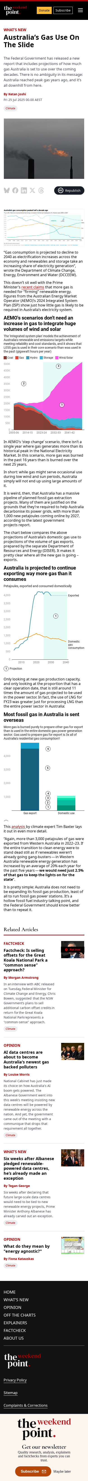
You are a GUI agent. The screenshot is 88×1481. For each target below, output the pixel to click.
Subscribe (63, 10)
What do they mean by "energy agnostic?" (27, 1248)
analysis (19, 826)
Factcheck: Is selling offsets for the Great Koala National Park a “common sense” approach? (26, 960)
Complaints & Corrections (26, 1405)
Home (10, 1292)
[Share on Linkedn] (24, 190)
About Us (14, 1338)
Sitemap (11, 1392)
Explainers (15, 1322)
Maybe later (62, 1471)
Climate (10, 108)
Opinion (12, 1307)
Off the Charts (20, 1315)
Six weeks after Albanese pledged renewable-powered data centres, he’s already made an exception (29, 1168)
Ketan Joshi (17, 94)
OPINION (12, 1045)
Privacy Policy (15, 1380)
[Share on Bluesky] (7, 190)
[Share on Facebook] (15, 190)
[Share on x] (32, 190)
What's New (16, 1299)
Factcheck (15, 1330)
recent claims (32, 287)
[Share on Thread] (41, 190)
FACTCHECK (14, 943)
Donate (44, 10)
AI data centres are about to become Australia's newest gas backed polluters (26, 1059)
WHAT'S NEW (15, 29)
